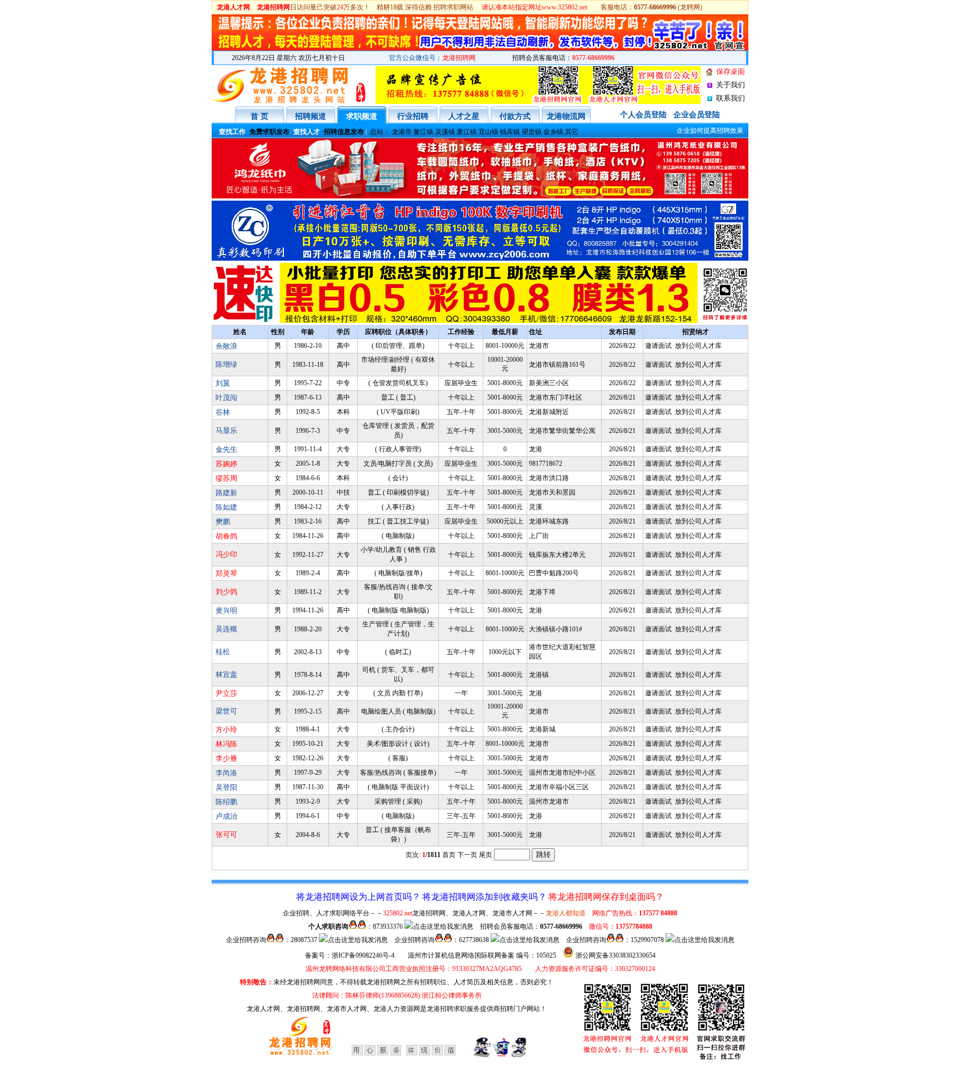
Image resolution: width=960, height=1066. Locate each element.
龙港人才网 (263, 1009)
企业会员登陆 (696, 115)
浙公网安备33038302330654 (616, 955)
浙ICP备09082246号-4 (363, 955)
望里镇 (532, 132)
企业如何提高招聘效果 (701, 131)
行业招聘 (412, 116)
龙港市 (402, 132)
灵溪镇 (445, 132)
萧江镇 (467, 132)
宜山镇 (488, 132)
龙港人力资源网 (396, 1009)
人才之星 (463, 116)
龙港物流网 (566, 116)
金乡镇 (553, 132)
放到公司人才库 (698, 346)
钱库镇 (510, 132)
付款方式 (515, 116)
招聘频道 (310, 116)
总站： (380, 132)
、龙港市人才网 (343, 1009)
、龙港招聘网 (300, 1009)
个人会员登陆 (643, 115)
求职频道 (361, 116)
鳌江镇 (423, 132)
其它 (571, 132)
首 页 (259, 116)
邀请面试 (658, 346)
